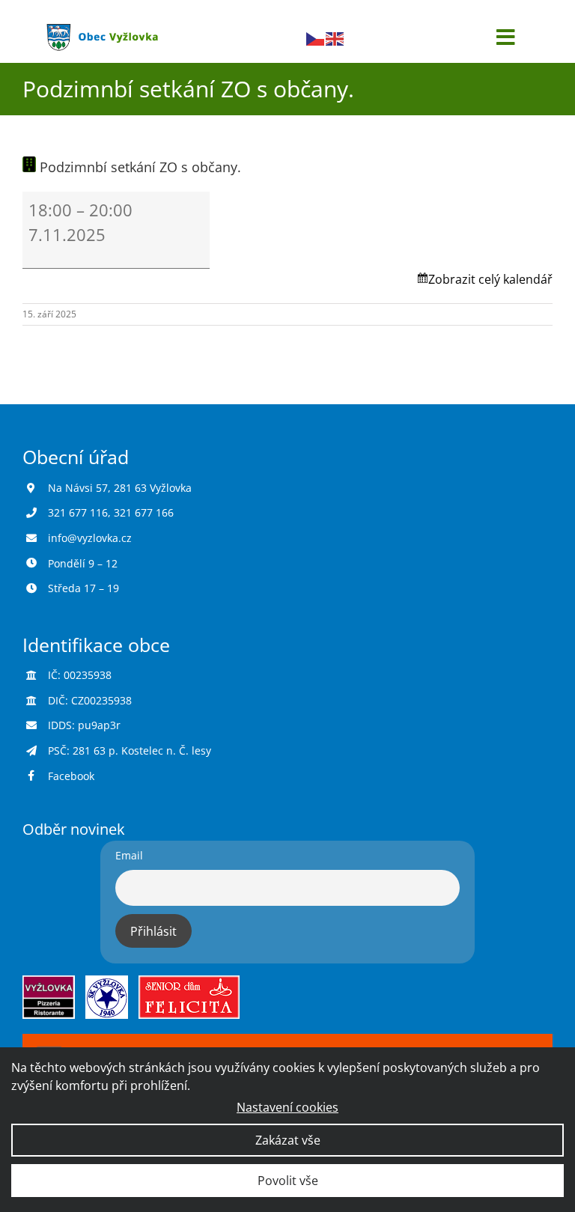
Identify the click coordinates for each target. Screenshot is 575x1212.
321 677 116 (78, 512)
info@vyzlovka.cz (90, 538)
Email (129, 855)
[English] (335, 37)
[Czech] (316, 37)
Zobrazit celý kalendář (490, 279)
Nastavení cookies (287, 1107)
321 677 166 (144, 512)
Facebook (71, 776)
